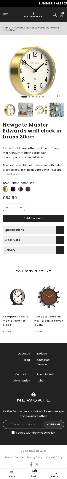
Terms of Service (14, 457)
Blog (27, 360)
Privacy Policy (46, 433)
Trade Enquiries (20, 380)
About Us (24, 353)
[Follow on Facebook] (31, 464)
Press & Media (46, 374)
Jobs (40, 380)
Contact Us (22, 374)
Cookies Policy (54, 457)
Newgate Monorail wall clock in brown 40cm (48, 321)
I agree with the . (35, 433)
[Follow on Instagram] (36, 464)
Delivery (42, 353)
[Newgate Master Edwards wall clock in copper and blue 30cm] (20, 189)
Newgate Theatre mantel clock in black (16, 321)
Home (6, 27)
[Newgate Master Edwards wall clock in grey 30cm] (28, 189)
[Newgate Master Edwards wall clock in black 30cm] (13, 189)
